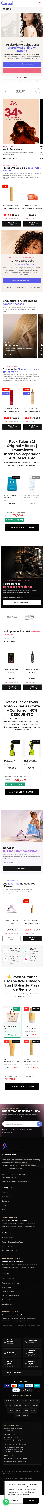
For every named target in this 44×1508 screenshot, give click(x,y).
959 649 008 (8, 1459)
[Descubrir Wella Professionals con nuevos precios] (21, 121)
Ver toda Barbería (9, 641)
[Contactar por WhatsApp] (6, 1502)
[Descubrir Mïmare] (24, 91)
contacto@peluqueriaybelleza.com (14, 1181)
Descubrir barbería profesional (15, 1220)
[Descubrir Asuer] (11, 617)
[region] (22, 129)
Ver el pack (20, 868)
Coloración (6, 1197)
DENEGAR (14, 1501)
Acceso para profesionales (22, 70)
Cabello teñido (7, 1246)
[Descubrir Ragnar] (28, 616)
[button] (16, 4)
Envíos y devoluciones (10, 1296)
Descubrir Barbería (20, 602)
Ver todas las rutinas (10, 1250)
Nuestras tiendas (8, 1300)
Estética (5, 1209)
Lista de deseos (8, 1291)
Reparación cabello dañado (12, 1242)
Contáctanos (7, 1304)
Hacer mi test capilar (20, 280)
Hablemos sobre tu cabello (14, 1315)
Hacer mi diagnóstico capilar (22, 64)
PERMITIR (31, 1501)
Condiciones (28, 1478)
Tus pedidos (6, 1287)
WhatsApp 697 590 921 (20, 1459)
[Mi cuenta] (26, 3)
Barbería (5, 1201)
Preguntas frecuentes (10, 1283)
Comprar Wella (9, 158)
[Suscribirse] (39, 1124)
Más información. (23, 1495)
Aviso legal (5, 1478)
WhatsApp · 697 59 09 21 (11, 1178)
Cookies (21, 1478)
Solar (4, 1205)
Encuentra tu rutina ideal (12, 1261)
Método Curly (7, 1238)
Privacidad (13, 1478)
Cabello (5, 1192)
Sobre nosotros (8, 1279)
